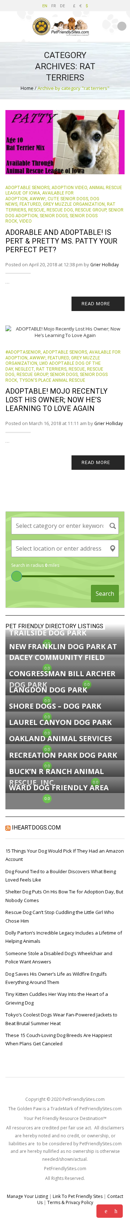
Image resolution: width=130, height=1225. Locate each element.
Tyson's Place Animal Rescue (52, 380)
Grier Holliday (104, 265)
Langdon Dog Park (48, 690)
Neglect (24, 369)
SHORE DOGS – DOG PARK (55, 706)
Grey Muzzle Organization (74, 204)
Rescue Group (90, 210)
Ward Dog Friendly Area (59, 787)
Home (27, 88)
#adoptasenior (23, 352)
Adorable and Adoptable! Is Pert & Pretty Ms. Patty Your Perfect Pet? (61, 241)
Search (105, 594)
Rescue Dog (60, 210)
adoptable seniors (27, 187)
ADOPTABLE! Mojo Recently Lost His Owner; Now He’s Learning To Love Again (56, 400)
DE (62, 5)
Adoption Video (69, 187)
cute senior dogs (68, 198)
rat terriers (51, 369)
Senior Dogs (54, 215)
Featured (30, 204)
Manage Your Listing (27, 1196)
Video (25, 221)
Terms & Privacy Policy (70, 1202)
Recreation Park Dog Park (63, 755)
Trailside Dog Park (47, 633)
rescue (36, 210)
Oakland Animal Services (60, 738)
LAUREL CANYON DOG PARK (60, 722)
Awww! (38, 198)
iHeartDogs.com (36, 827)
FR (53, 5)
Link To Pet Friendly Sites (78, 1196)
